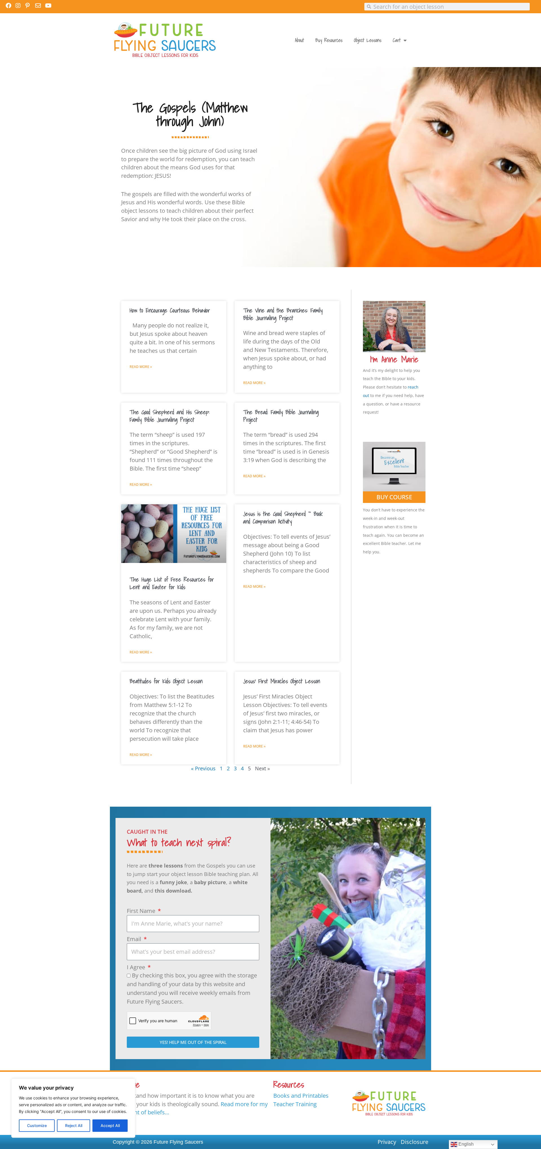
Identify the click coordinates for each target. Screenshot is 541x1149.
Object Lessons (368, 40)
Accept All (110, 1125)
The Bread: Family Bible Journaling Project (281, 415)
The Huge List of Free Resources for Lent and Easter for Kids (172, 583)
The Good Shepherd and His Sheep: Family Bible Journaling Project (170, 415)
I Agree (137, 967)
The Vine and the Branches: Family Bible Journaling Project (283, 314)
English (465, 1144)
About (299, 40)
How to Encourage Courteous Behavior (170, 310)
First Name (142, 911)
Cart (397, 40)
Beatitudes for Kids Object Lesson (166, 681)
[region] (73, 1108)
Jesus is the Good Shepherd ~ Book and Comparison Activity (283, 517)
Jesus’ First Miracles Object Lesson (281, 681)
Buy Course (394, 497)
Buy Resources (329, 40)
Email (135, 939)
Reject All (73, 1125)
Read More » (141, 366)
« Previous (203, 768)
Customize (37, 1125)
